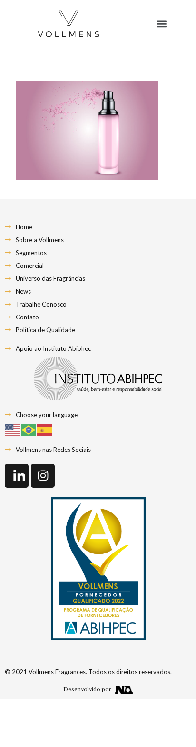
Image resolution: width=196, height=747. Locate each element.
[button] (161, 24)
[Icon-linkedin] (17, 476)
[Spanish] (45, 429)
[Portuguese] (29, 429)
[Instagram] (43, 476)
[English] (13, 429)
